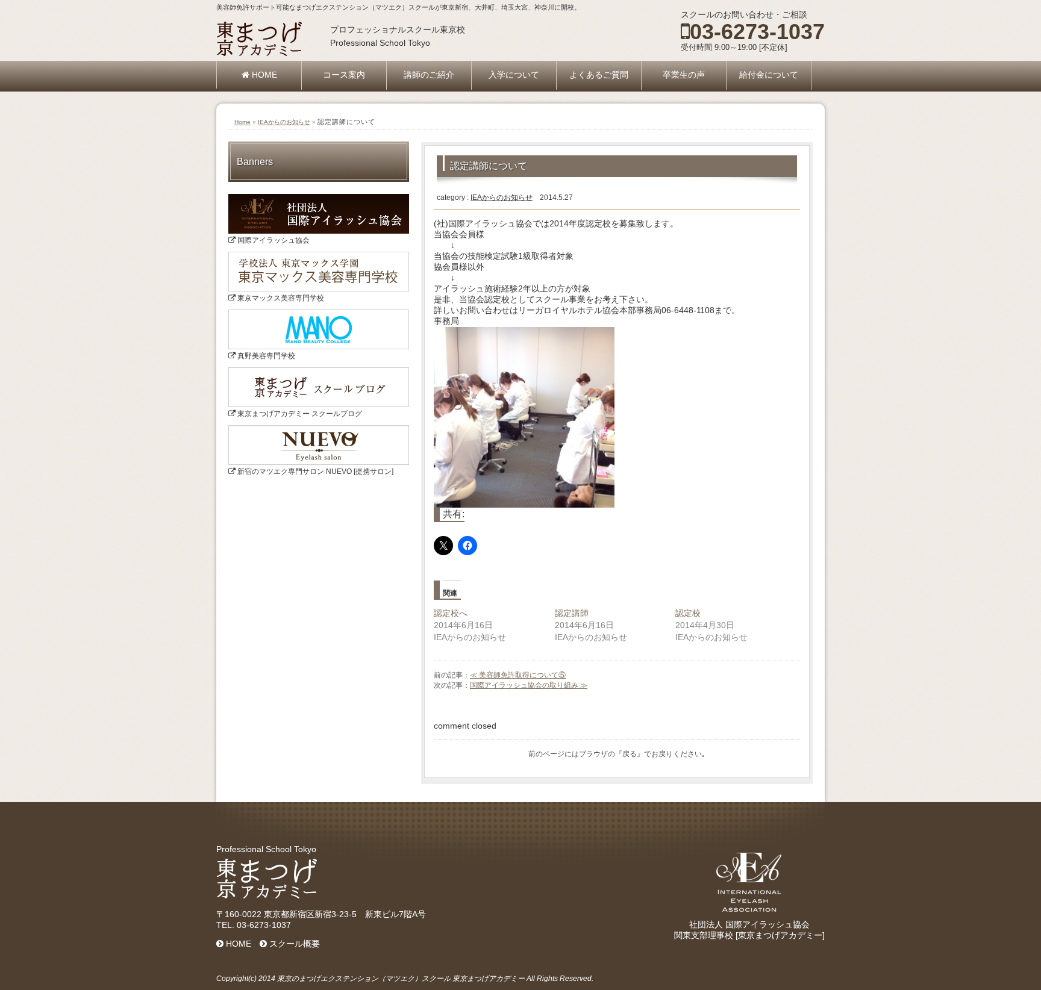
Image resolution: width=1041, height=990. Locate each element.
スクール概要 (293, 943)
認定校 (688, 613)
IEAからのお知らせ (284, 122)
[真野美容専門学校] (318, 314)
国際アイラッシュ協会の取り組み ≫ (528, 685)
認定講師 (572, 613)
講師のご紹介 (429, 74)
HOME (263, 74)
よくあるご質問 (598, 74)
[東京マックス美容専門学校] (318, 256)
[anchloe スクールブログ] (318, 371)
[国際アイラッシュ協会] (318, 198)
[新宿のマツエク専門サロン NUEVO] (318, 429)
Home (242, 122)
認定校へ (450, 613)
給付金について (768, 74)
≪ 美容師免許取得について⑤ (518, 675)
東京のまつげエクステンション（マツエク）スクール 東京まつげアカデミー (401, 978)
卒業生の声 (684, 74)
